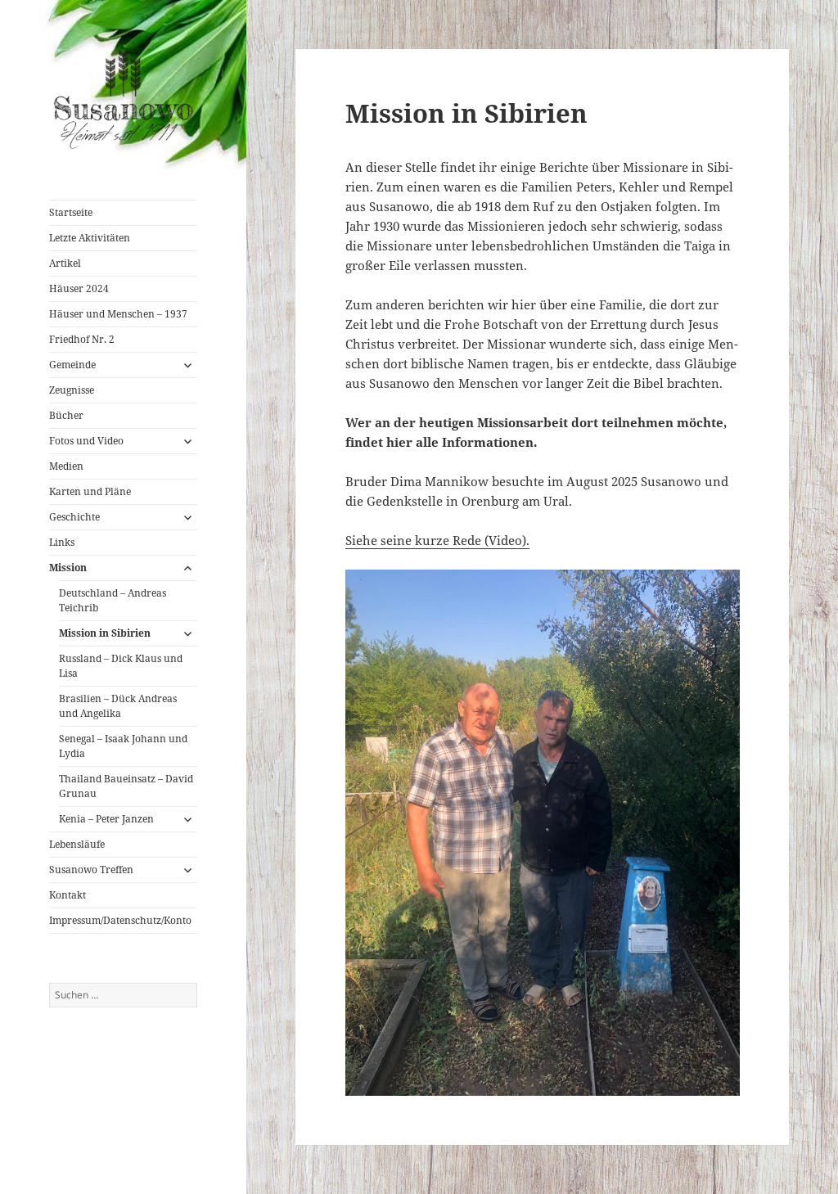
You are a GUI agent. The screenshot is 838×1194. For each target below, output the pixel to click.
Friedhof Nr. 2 (82, 339)
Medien (66, 466)
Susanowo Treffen (91, 869)
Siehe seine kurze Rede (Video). (437, 540)
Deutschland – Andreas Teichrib (112, 600)
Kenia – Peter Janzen (106, 819)
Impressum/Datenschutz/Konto (120, 920)
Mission (68, 567)
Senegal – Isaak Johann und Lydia (123, 746)
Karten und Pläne (90, 491)
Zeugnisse (71, 390)
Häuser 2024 (79, 288)
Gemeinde (72, 365)
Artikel (65, 263)
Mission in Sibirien (105, 633)
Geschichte (74, 517)
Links (61, 542)
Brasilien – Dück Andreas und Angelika (118, 706)
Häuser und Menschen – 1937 (118, 314)
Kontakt (67, 895)
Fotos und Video (86, 441)
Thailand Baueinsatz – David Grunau (126, 786)
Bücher (66, 415)
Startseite (70, 212)
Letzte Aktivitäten (89, 238)
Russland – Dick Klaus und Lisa (120, 665)
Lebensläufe (77, 844)
